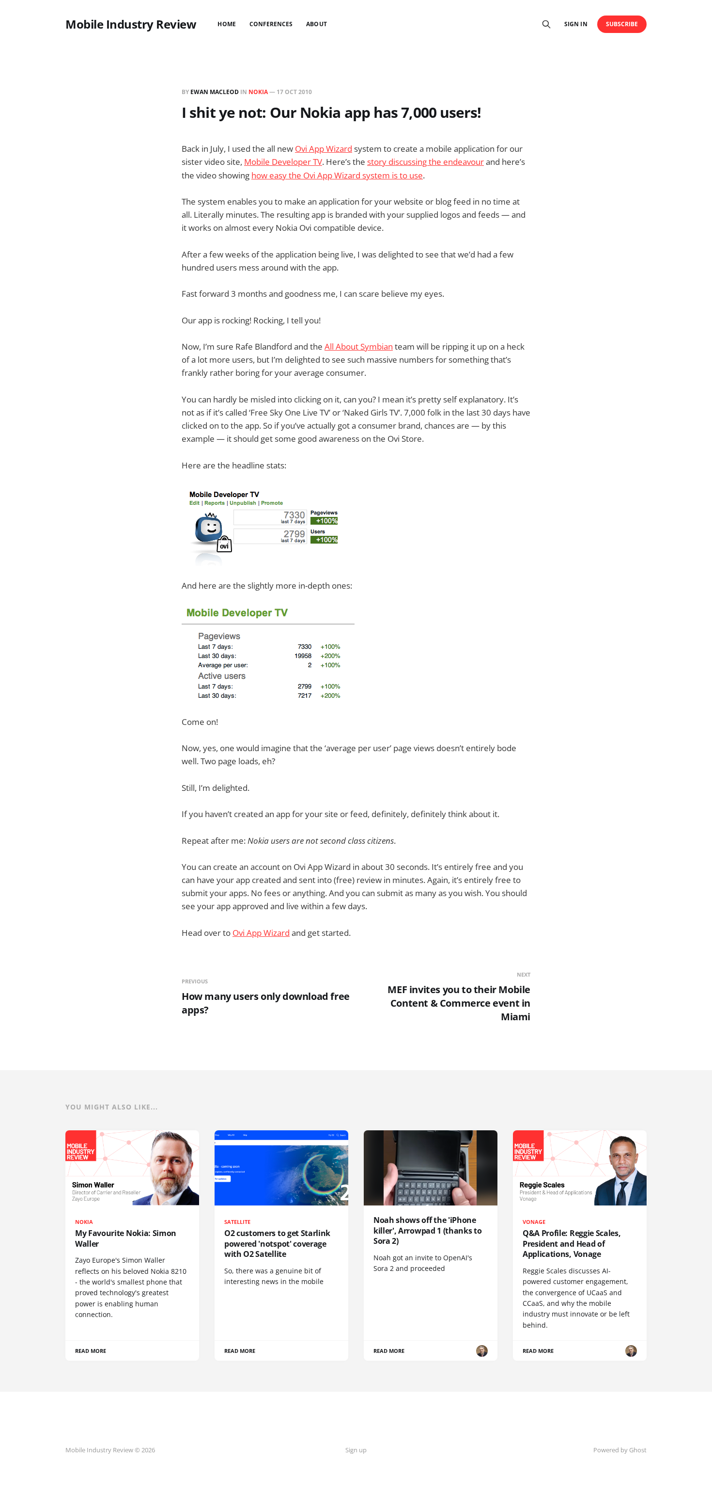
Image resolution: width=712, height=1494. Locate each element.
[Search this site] (546, 24)
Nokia (258, 92)
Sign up (356, 1450)
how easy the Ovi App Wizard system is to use (337, 175)
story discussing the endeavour (425, 161)
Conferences (271, 24)
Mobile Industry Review (130, 24)
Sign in (575, 24)
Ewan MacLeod (214, 92)
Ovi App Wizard (323, 148)
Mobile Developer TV (283, 161)
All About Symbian (359, 346)
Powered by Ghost (620, 1450)
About (316, 24)
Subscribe (622, 24)
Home (226, 24)
